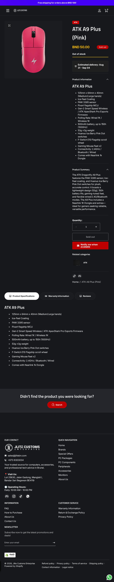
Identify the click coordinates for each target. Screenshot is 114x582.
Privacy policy (63, 563)
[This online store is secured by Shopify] (10, 555)
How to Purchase (13, 512)
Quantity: (77, 220)
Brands (62, 449)
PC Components (66, 462)
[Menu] (7, 10)
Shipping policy (96, 563)
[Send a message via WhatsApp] (109, 577)
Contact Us (10, 521)
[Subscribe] (53, 542)
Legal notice (67, 567)
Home (75, 281)
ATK (75, 22)
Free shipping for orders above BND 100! (57, 3)
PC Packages (65, 458)
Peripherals (64, 466)
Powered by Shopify (13, 566)
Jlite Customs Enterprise (24, 563)
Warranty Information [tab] (58, 296)
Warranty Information (69, 508)
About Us (63, 479)
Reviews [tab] (87, 296)
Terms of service (79, 563)
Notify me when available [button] (89, 245)
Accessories (64, 470)
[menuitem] (84, 445)
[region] (57, 3)
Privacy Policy (65, 516)
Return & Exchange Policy (71, 512)
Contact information (51, 567)
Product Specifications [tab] (23, 296)
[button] (106, 10)
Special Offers (65, 453)
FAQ (6, 508)
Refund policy (48, 563)
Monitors (63, 475)
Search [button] (59, 405)
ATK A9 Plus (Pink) (91, 281)
